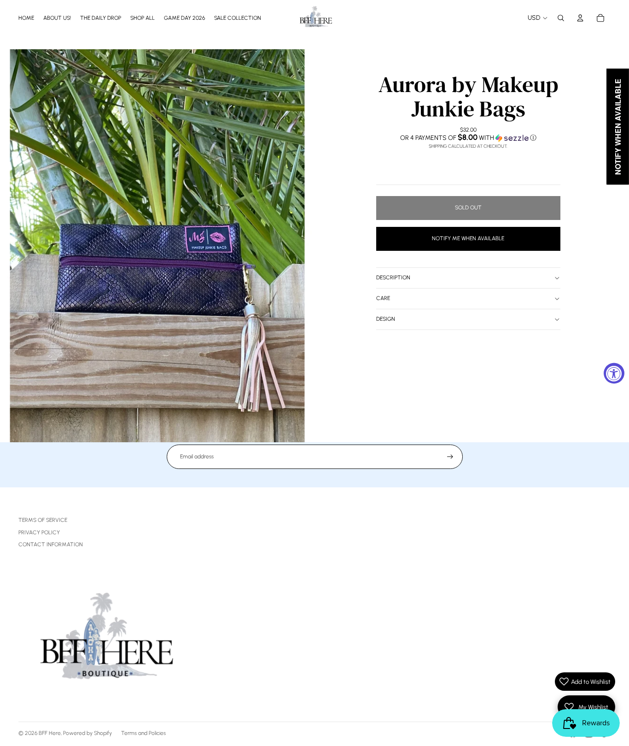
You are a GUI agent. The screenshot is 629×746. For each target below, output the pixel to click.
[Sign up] (450, 457)
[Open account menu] (580, 18)
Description (393, 277)
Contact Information (50, 544)
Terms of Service (42, 520)
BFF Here (50, 733)
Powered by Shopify (87, 733)
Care (383, 298)
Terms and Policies (143, 733)
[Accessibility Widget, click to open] (614, 373)
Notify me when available (468, 238)
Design (385, 319)
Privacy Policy (39, 532)
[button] (468, 137)
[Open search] (561, 18)
